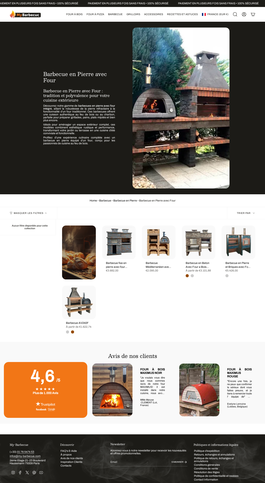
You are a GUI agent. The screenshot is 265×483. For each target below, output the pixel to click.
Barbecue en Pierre (125, 200)
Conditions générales (207, 464)
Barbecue (105, 200)
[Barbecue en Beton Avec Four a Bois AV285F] (199, 242)
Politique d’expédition (207, 450)
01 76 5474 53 (25, 451)
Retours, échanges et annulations (214, 454)
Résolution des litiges (207, 472)
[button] (74, 14)
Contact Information (206, 479)
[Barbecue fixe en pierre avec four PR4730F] (119, 242)
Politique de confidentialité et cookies (216, 475)
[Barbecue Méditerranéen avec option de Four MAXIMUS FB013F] (159, 242)
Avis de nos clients (72, 458)
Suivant (255, 390)
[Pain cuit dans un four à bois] (79, 252)
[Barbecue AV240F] (79, 302)
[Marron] (187, 275)
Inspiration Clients (71, 462)
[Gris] (192, 275)
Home (93, 200)
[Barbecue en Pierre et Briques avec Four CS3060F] (238, 242)
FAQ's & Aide (69, 450)
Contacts (66, 465)
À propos (66, 454)
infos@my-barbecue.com (25, 456)
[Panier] (253, 14)
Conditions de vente (206, 468)
